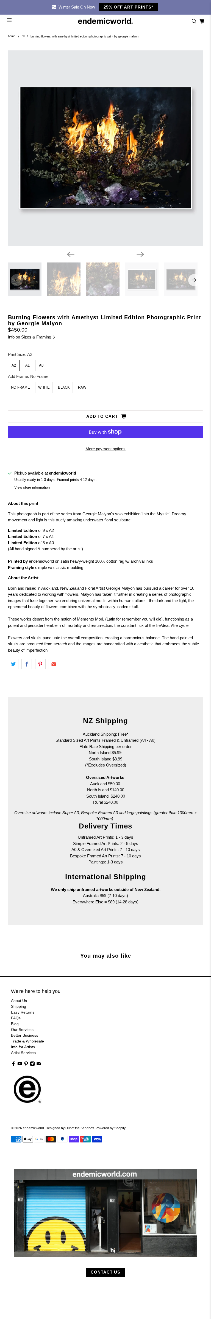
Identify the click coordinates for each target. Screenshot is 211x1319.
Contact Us (105, 1272)
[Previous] (70, 254)
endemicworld (33, 1128)
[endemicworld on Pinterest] (26, 1065)
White (44, 387)
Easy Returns (22, 1012)
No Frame (20, 387)
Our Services (22, 1029)
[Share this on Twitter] (13, 664)
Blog (15, 1024)
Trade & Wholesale (27, 1041)
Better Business (24, 1035)
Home (11, 36)
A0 (41, 365)
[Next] (140, 254)
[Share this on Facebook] (26, 664)
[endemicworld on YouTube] (19, 1065)
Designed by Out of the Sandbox (70, 1128)
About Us (19, 1000)
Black (64, 387)
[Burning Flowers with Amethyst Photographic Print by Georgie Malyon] (105, 148)
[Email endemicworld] (38, 1065)
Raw (82, 387)
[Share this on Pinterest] (40, 664)
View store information (32, 487)
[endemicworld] (105, 21)
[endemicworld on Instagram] (32, 1065)
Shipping (18, 1006)
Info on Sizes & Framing (30, 337)
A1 (27, 365)
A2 (14, 365)
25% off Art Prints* (128, 7)
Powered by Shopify (111, 1128)
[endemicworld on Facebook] (13, 1065)
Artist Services (23, 1052)
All (23, 36)
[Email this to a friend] (54, 664)
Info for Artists (23, 1047)
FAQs (16, 1018)
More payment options (105, 448)
